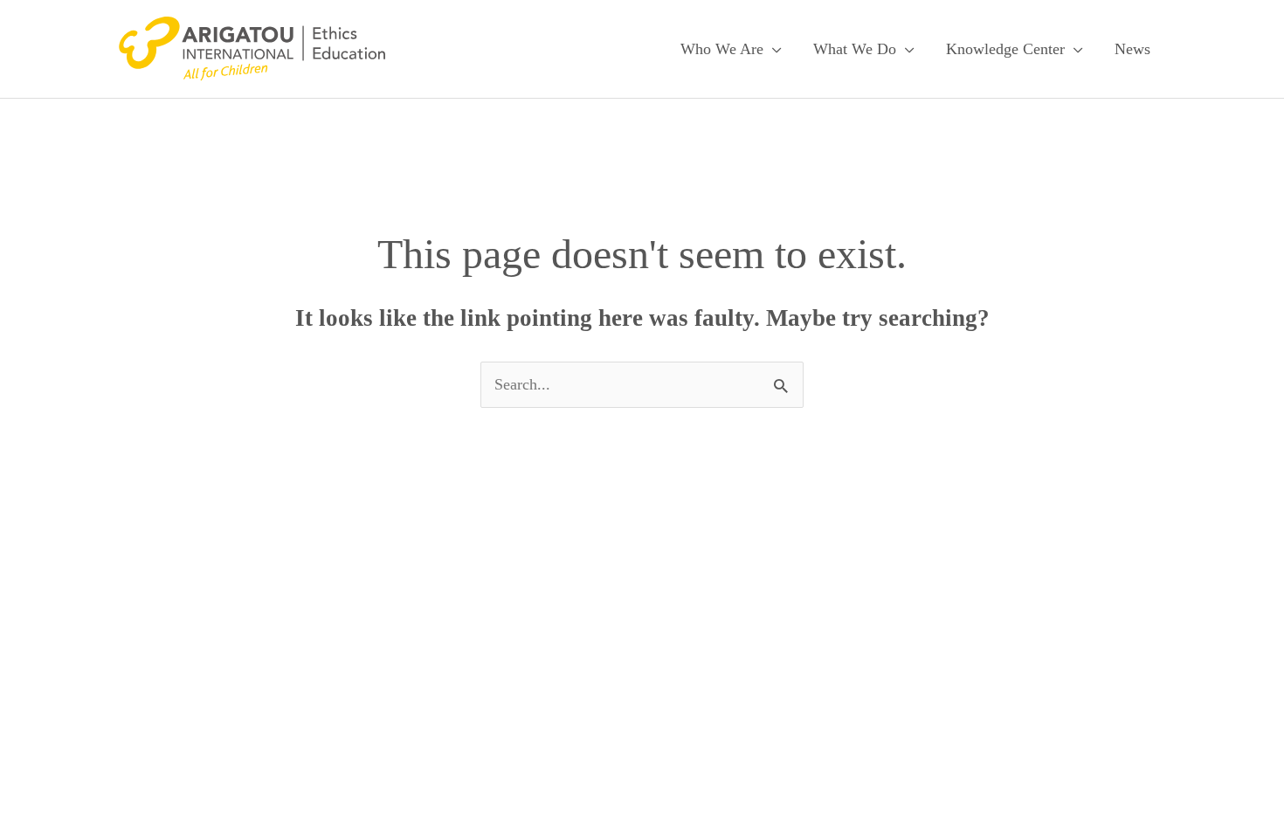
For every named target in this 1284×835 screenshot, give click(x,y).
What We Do (854, 49)
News (1132, 49)
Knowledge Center (1005, 49)
